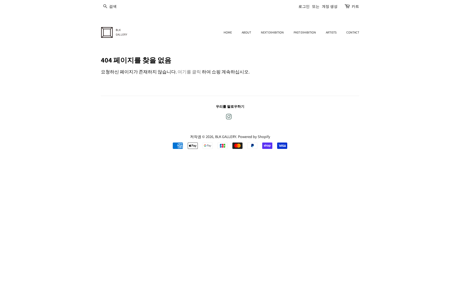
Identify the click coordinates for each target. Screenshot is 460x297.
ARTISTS (331, 32)
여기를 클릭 (189, 72)
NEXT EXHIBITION (272, 32)
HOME (228, 32)
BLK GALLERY (225, 136)
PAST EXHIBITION (305, 32)
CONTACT (352, 32)
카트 (355, 6)
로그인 (304, 6)
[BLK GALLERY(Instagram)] (229, 117)
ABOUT (246, 32)
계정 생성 (330, 6)
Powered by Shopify (254, 136)
